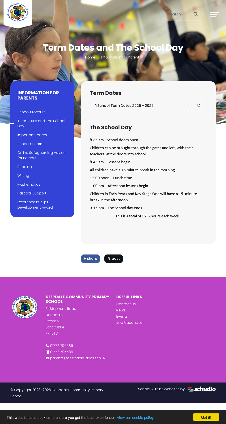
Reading (24, 166)
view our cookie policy (135, 417)
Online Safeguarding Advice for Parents (41, 155)
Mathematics (28, 184)
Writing (23, 175)
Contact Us (126, 304)
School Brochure (31, 112)
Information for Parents (121, 57)
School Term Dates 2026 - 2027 (125, 105)
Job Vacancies (129, 322)
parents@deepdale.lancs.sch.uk (77, 358)
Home (90, 57)
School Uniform (30, 143)
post (115, 258)
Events (122, 316)
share (91, 258)
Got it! (206, 417)
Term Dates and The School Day (41, 123)
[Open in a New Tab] (199, 105)
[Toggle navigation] (214, 14)
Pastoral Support (31, 193)
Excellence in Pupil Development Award (35, 205)
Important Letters (32, 135)
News (120, 310)
